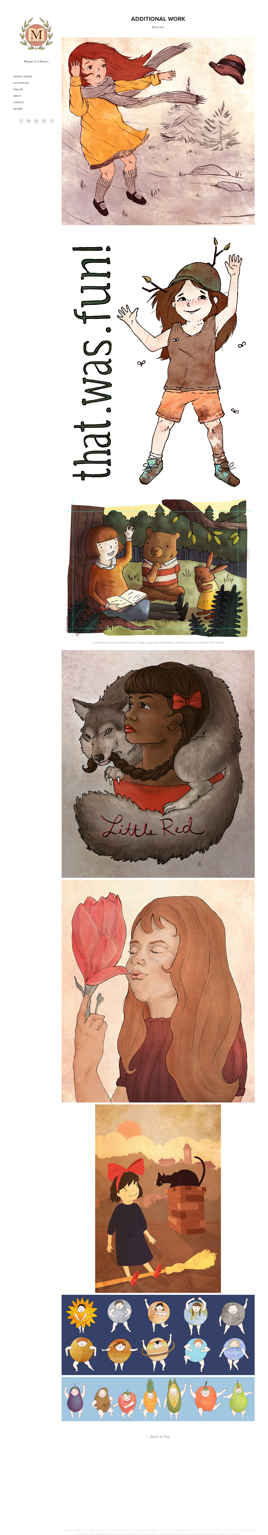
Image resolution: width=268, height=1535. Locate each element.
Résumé (17, 108)
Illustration (21, 83)
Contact (18, 102)
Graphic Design (22, 76)
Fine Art (18, 89)
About (17, 96)
